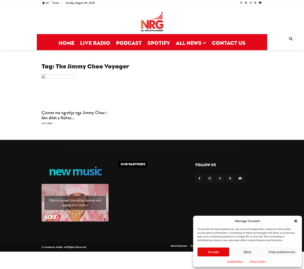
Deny (247, 252)
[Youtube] (260, 3)
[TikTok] (250, 3)
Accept (213, 252)
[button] (296, 221)
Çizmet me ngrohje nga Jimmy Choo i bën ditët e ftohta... (74, 115)
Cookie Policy (235, 261)
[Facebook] (241, 3)
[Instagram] (246, 3)
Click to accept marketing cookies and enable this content (75, 203)
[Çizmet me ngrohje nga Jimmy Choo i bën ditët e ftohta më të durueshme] (75, 90)
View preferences (281, 252)
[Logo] (152, 22)
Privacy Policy (257, 261)
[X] (255, 3)
